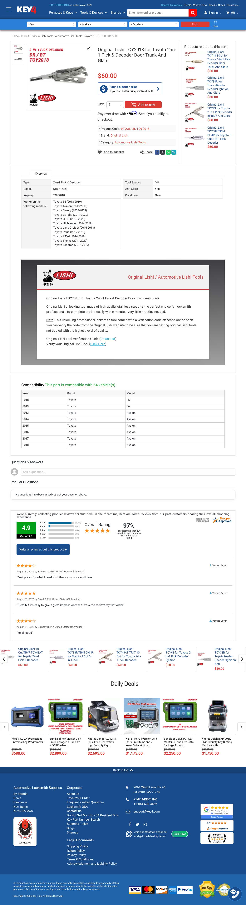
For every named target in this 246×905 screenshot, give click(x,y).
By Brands (20, 794)
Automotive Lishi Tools (68, 35)
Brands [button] (116, 12)
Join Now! (180, 833)
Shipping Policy (77, 846)
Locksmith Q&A (77, 806)
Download (108, 339)
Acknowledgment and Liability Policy (92, 863)
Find (195, 24)
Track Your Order (78, 798)
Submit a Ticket (77, 824)
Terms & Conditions (80, 859)
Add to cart (146, 105)
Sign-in (196, 31)
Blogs (71, 828)
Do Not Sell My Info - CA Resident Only (93, 815)
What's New (200, 5)
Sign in (213, 12)
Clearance (233, 5)
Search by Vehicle (172, 5)
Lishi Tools (47, 35)
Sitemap (72, 832)
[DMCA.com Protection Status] (204, 889)
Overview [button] (41, 173)
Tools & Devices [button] (91, 12)
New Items (20, 806)
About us (73, 794)
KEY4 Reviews (23, 811)
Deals (188, 5)
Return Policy (76, 851)
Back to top (120, 770)
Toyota (88, 35)
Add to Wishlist (113, 152)
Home (15, 35)
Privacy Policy (76, 855)
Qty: (101, 104)
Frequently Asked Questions (86, 802)
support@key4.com (147, 811)
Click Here (97, 344)
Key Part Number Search (83, 819)
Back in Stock (217, 5)
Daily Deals (125, 683)
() (233, 12)
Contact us (74, 811)
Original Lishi (119, 135)
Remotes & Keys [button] (61, 12)
